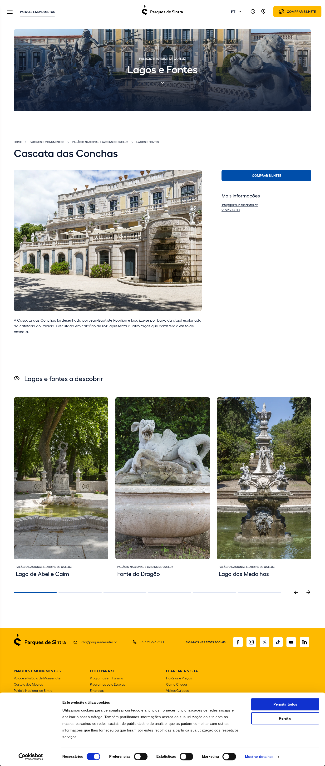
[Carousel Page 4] (169, 592)
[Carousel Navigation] (302, 592)
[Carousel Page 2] (80, 592)
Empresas (97, 690)
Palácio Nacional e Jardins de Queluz (100, 141)
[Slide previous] (296, 592)
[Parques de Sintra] (162, 14)
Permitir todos (285, 704)
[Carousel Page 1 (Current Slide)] (35, 592)
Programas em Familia (106, 678)
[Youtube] (291, 642)
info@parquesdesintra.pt (240, 205)
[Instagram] (251, 642)
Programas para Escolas (107, 684)
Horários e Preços (179, 678)
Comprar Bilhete (266, 175)
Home (18, 141)
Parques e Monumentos (37, 11)
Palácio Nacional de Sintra (33, 690)
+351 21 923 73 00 (152, 642)
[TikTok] (278, 642)
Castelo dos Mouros (28, 684)
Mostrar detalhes (259, 757)
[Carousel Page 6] (259, 592)
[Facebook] (238, 642)
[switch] (141, 756)
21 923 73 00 (231, 210)
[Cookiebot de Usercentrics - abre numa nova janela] (31, 756)
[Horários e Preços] (253, 11)
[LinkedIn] (304, 642)
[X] (264, 642)
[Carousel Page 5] (214, 592)
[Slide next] (308, 592)
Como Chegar (176, 684)
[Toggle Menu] (10, 12)
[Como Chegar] (263, 11)
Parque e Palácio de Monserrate (37, 678)
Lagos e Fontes (147, 141)
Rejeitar (285, 718)
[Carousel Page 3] (124, 592)
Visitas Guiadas (177, 690)
